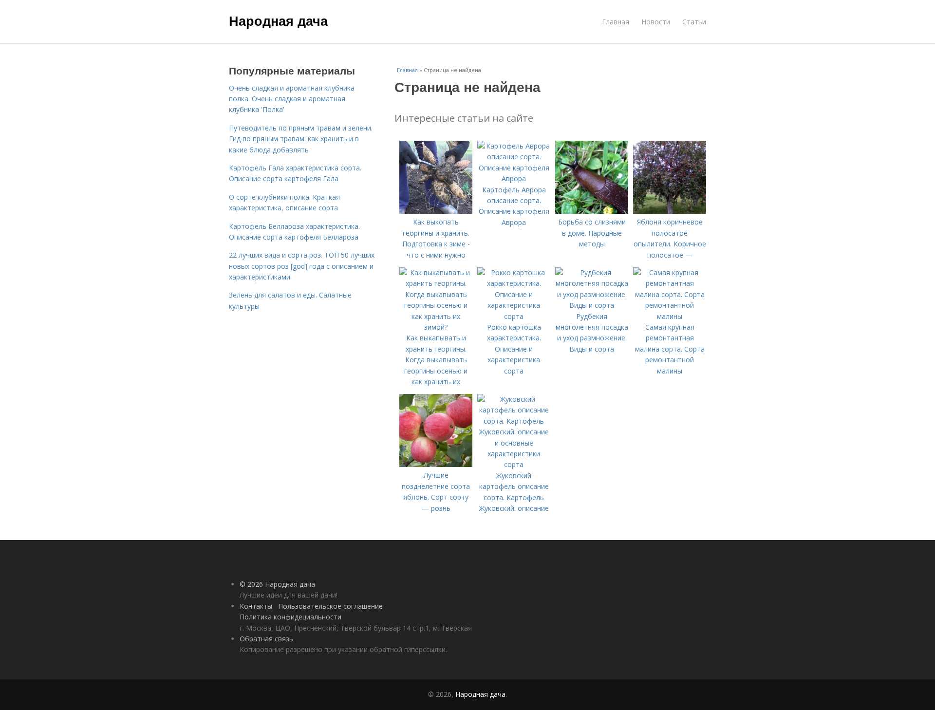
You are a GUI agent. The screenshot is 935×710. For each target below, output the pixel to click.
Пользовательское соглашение (330, 606)
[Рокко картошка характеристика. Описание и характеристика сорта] (513, 316)
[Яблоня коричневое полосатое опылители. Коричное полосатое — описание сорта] (669, 211)
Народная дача (278, 20)
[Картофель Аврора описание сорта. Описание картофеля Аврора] (513, 178)
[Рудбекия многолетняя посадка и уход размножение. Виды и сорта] (591, 305)
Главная (615, 21)
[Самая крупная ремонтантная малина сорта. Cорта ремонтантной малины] (669, 316)
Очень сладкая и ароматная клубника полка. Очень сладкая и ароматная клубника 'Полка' (292, 98)
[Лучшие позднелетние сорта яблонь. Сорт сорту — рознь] (435, 464)
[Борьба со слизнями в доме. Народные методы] (591, 211)
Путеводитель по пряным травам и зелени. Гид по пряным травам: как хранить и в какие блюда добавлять (301, 138)
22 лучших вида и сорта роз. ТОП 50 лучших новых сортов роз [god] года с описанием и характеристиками (301, 265)
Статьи (694, 21)
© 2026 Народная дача (277, 584)
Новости (655, 21)
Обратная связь (266, 638)
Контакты (256, 606)
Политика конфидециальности (290, 616)
